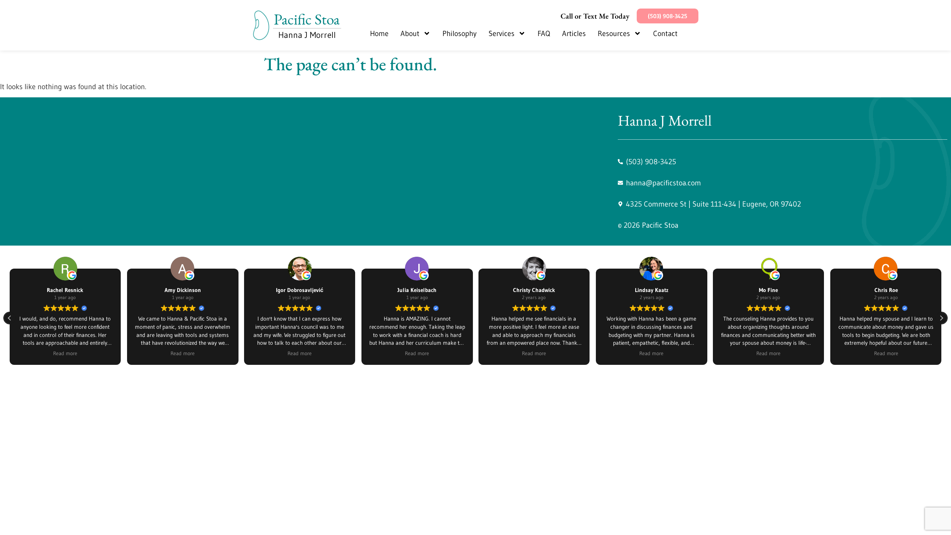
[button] (941, 318)
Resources (614, 33)
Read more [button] (65, 353)
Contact (665, 33)
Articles (574, 33)
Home (379, 33)
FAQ (544, 33)
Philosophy (459, 33)
